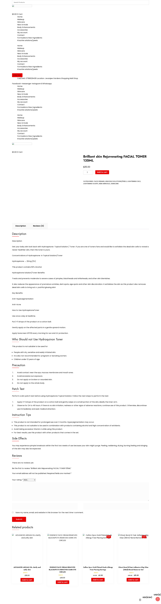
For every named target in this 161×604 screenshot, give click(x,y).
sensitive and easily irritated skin (42, 352)
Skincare (21, 22)
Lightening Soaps (90, 184)
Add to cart (102, 172)
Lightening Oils (134, 181)
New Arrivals (22, 24)
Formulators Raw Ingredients (29, 38)
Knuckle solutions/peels (27, 40)
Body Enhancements (26, 27)
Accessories (22, 30)
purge (97, 445)
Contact (21, 35)
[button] (17, 75)
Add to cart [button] (27, 580)
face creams (99, 181)
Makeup (20, 19)
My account (22, 32)
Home (19, 17)
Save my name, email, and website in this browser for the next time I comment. (49, 512)
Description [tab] (20, 226)
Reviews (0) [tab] (38, 226)
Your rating (17, 480)
